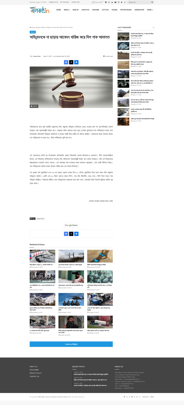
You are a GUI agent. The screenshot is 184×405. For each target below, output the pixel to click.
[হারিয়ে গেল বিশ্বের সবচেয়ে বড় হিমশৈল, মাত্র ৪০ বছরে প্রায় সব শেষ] (123, 46)
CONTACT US (34, 376)
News (38, 27)
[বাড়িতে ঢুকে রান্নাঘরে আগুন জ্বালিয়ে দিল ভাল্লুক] (123, 122)
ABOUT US (33, 366)
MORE (149, 10)
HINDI (152, 397)
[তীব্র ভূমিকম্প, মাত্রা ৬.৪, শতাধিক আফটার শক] (42, 256)
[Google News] (71, 225)
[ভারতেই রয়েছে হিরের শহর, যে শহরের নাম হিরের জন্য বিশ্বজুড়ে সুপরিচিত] (123, 36)
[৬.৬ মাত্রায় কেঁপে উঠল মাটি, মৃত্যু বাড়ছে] (42, 322)
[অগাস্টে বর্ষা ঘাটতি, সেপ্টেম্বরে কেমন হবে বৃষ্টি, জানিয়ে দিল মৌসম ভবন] (123, 55)
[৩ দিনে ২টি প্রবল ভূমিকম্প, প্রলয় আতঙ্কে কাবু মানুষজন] (100, 299)
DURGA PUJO (53, 2)
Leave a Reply (71, 344)
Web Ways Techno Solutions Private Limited (52, 397)
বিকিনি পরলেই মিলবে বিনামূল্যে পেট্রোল (96, 265)
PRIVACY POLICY (36, 373)
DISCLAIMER (34, 370)
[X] (71, 62)
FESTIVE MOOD (126, 10)
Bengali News (40, 218)
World (43, 27)
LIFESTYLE (85, 10)
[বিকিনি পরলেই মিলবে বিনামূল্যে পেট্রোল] (100, 256)
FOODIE (114, 10)
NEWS (66, 10)
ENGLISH (146, 397)
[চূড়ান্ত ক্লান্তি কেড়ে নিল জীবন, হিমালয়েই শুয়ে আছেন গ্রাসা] (42, 299)
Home (33, 27)
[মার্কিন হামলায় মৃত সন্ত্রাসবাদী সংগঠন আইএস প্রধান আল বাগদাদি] (71, 322)
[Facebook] (66, 62)
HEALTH (75, 10)
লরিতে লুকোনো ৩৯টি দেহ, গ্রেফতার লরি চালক (98, 330)
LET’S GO (105, 10)
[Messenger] (76, 62)
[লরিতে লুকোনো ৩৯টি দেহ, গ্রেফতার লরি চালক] (100, 322)
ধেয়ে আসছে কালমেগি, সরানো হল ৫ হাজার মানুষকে (70, 265)
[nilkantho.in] (39, 10)
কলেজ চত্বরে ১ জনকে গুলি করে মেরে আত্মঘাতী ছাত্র (70, 285)
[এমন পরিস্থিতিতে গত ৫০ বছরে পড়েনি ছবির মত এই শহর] (42, 276)
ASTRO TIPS (75, 2)
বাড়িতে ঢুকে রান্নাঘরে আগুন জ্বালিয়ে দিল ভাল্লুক (142, 119)
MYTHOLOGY (64, 2)
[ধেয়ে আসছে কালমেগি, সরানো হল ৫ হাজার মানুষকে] (71, 256)
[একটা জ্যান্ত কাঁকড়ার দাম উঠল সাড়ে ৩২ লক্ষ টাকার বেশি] (100, 276)
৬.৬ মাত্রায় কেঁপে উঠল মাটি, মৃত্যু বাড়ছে (39, 330)
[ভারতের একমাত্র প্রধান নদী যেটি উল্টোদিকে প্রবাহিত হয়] (123, 112)
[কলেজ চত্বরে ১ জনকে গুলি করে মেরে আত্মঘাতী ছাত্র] (71, 276)
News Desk (37, 56)
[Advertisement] (92, 18)
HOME (58, 10)
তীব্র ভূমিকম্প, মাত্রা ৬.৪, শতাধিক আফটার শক (41, 265)
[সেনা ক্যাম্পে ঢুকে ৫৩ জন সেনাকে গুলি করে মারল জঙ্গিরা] (71, 299)
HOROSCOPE (139, 10)
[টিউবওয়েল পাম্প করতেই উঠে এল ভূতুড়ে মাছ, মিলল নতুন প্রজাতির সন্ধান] (123, 65)
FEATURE (95, 10)
